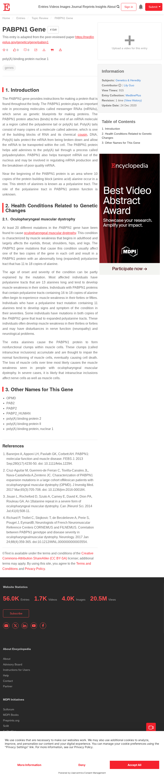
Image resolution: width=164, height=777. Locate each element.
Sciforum (8, 709)
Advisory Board (12, 664)
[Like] (15, 50)
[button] (35, 50)
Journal (76, 6)
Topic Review (40, 18)
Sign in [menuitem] (128, 6)
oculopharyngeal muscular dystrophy (50, 233)
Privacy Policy (35, 568)
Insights (100, 6)
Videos (54, 6)
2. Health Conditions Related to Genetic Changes (127, 135)
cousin (82, 134)
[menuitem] (140, 7)
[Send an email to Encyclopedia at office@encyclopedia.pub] (6, 625)
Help (6, 675)
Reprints (89, 6)
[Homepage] (7, 7)
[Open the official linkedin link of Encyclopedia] (24, 625)
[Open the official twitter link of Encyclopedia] (15, 625)
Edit (54, 29)
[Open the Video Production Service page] (151, 727)
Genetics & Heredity (128, 80)
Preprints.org (11, 720)
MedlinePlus (133, 95)
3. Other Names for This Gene (121, 142)
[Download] (44, 50)
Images (65, 6)
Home (6, 18)
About (111, 6)
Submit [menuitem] (153, 6)
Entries (43, 6)
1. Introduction (111, 128)
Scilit (6, 725)
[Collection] (4, 50)
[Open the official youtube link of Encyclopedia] (34, 625)
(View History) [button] (133, 100)
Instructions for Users (16, 669)
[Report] (60, 50)
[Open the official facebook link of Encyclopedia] (43, 625)
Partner (7, 686)
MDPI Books (11, 714)
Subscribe (16, 613)
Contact (8, 680)
